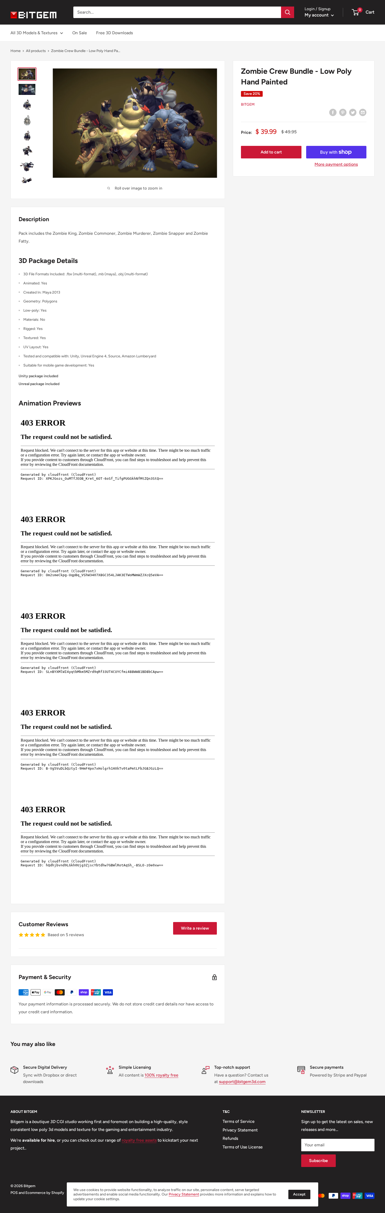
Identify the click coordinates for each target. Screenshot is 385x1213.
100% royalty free (161, 1075)
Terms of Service (239, 1121)
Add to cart (271, 152)
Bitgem (248, 104)
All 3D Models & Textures (33, 32)
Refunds (230, 1138)
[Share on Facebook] (333, 112)
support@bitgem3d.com (242, 1081)
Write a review (195, 928)
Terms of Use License (243, 1147)
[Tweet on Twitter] (352, 112)
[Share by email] (362, 112)
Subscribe (318, 1160)
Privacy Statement (240, 1130)
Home (15, 51)
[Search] (287, 12)
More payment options (336, 164)
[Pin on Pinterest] (342, 112)
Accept (299, 1194)
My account (317, 15)
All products (36, 51)
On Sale (79, 32)
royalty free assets (139, 1140)
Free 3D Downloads (114, 32)
